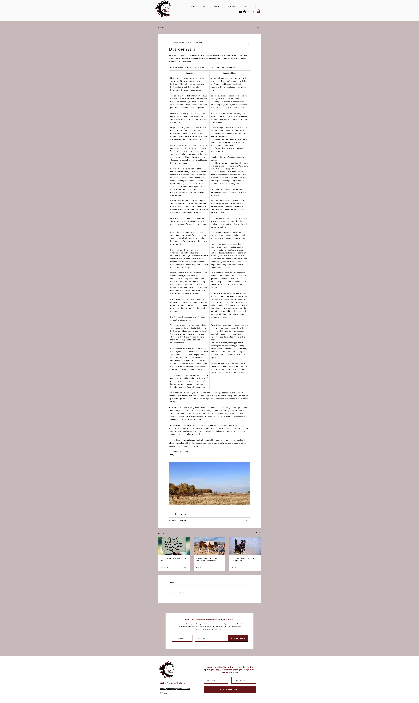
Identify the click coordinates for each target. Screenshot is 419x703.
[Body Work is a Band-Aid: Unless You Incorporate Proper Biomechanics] (209, 546)
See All (258, 533)
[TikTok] (244, 11)
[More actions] (248, 42)
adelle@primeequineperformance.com (175, 688)
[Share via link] (186, 514)
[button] (258, 11)
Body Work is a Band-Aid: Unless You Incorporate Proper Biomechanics (207, 559)
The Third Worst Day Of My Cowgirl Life (243, 559)
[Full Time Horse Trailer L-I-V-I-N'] (174, 546)
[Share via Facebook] (170, 514)
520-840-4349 (165, 693)
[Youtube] (240, 11)
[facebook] (253, 11)
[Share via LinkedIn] (181, 514)
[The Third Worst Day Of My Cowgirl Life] (245, 546)
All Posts (161, 28)
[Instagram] (249, 11)
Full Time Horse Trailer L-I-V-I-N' (173, 559)
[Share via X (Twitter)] (175, 514)
